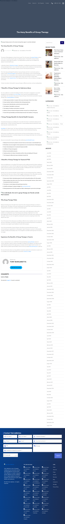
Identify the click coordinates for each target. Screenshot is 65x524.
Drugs (61, 123)
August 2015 (49, 400)
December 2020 (50, 289)
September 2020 (50, 298)
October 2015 (50, 397)
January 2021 (49, 286)
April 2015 (49, 407)
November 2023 (50, 202)
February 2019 (50, 345)
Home (29, 3)
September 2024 (50, 181)
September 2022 (50, 239)
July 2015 (49, 404)
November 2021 (50, 258)
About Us (34, 3)
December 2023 (50, 199)
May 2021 (49, 277)
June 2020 (49, 308)
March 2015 (49, 410)
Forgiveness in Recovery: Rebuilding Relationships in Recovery (57, 76)
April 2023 (49, 218)
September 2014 (50, 422)
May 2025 (49, 156)
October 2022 (50, 236)
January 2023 (49, 227)
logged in (9, 280)
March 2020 (49, 317)
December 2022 (50, 230)
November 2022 (50, 233)
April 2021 (49, 280)
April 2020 (49, 314)
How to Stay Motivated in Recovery (57, 89)
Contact (47, 3)
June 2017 (49, 369)
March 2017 (49, 379)
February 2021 (50, 283)
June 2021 (49, 273)
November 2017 (50, 354)
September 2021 (50, 264)
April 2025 (49, 159)
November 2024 (50, 174)
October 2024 (50, 177)
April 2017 (49, 376)
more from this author (16, 267)
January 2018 (49, 348)
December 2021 (50, 255)
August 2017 (49, 363)
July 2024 (49, 187)
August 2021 (49, 267)
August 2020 (49, 301)
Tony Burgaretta (8, 50)
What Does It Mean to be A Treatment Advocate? (58, 51)
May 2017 (49, 373)
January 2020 (49, 320)
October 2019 (50, 329)
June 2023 (49, 212)
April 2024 (49, 196)
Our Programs (41, 3)
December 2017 (50, 351)
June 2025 (49, 153)
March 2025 (49, 162)
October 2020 (50, 295)
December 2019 (50, 323)
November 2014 (50, 416)
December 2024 (50, 171)
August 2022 (49, 242)
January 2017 (49, 385)
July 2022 (49, 246)
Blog (61, 115)
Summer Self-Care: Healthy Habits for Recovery (58, 63)
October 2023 (50, 205)
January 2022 (49, 252)
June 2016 (49, 391)
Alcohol (54, 474)
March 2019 (49, 342)
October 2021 (50, 261)
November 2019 (50, 326)
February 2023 (50, 224)
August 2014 (49, 425)
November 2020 (50, 292)
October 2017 (50, 357)
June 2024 (49, 190)
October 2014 (50, 419)
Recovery (55, 477)
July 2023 (49, 208)
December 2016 (50, 388)
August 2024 (49, 184)
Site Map (55, 484)
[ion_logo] (5, 3)
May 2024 (49, 193)
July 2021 (49, 270)
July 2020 (49, 304)
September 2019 (50, 332)
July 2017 (49, 366)
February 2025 (50, 165)
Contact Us (55, 482)
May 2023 (49, 215)
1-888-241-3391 (57, 3)
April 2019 (49, 338)
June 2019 (49, 335)
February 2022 (50, 249)
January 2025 (49, 168)
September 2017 (50, 360)
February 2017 (50, 382)
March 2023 (49, 221)
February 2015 (50, 413)
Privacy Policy (55, 487)
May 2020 (49, 311)
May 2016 (49, 394)
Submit (58, 455)
